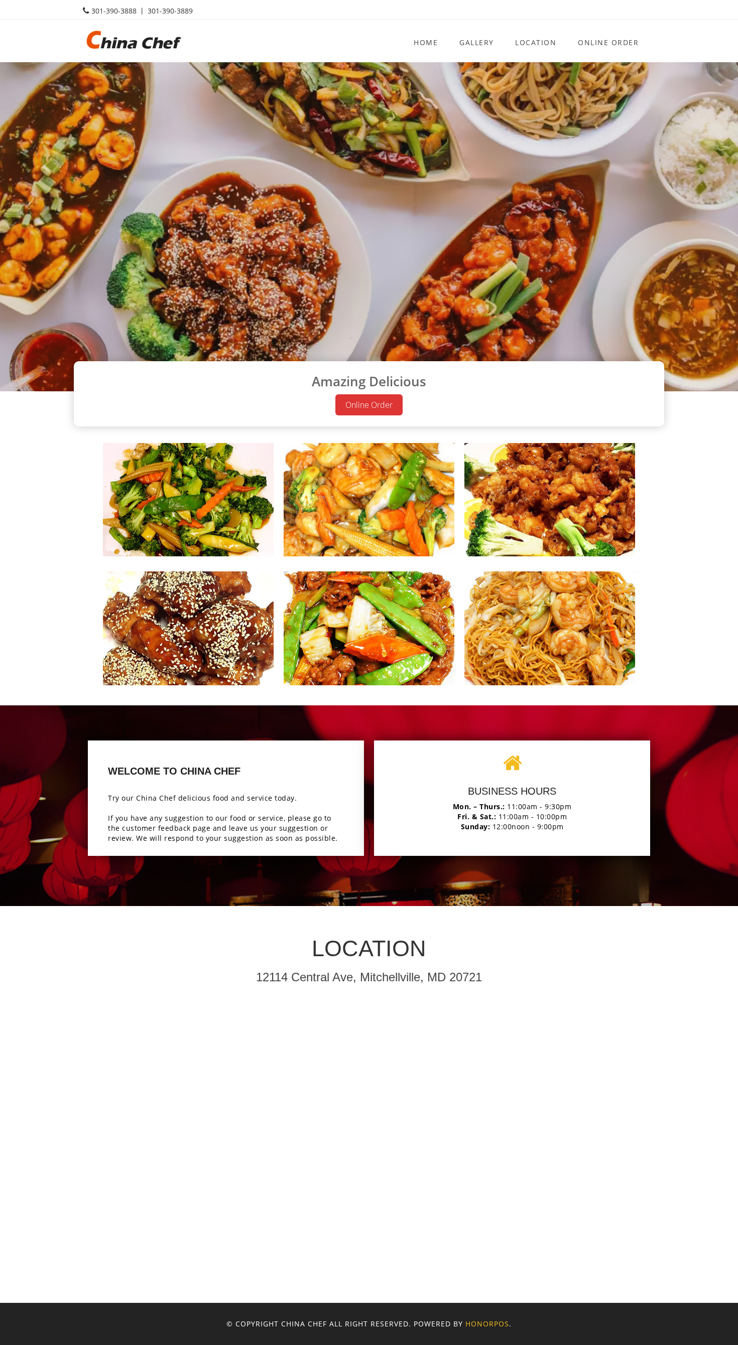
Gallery (476, 42)
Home (426, 42)
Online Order (608, 42)
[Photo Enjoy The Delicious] (188, 500)
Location (535, 42)
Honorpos (487, 1323)
